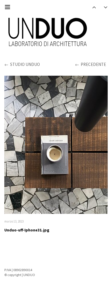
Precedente (93, 64)
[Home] (47, 32)
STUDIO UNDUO (25, 64)
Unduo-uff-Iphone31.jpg (26, 230)
